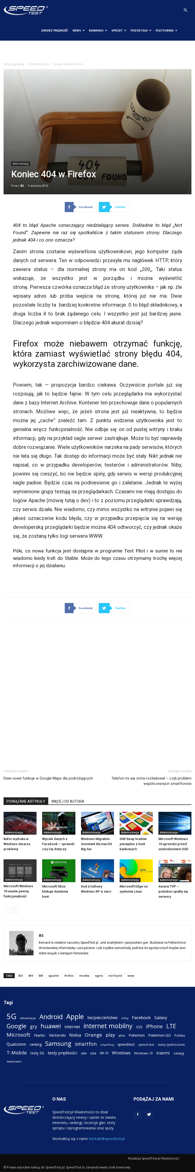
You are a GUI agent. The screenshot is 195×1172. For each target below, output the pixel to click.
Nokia (75, 1035)
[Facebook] (138, 1115)
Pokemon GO (159, 1035)
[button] (185, 10)
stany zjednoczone (171, 1044)
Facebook (141, 1017)
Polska (179, 1035)
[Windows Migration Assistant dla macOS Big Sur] (97, 823)
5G (12, 1016)
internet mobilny (108, 1025)
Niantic (39, 1035)
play (110, 1034)
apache (53, 975)
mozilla (84, 975)
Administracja (39, 64)
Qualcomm (16, 1044)
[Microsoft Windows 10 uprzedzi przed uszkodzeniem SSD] (174, 823)
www (130, 975)
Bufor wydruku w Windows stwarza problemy (17, 844)
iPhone (154, 1026)
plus (122, 1035)
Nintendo (57, 1035)
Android (51, 1016)
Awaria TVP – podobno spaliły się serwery (173, 891)
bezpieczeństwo (102, 1017)
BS (22, 185)
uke (84, 1053)
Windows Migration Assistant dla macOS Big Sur (96, 844)
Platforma (165, 30)
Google (16, 1025)
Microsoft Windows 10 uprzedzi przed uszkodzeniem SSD (173, 844)
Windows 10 (143, 1053)
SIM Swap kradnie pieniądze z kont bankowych (133, 844)
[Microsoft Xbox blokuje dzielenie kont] (58, 870)
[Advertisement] (97, 51)
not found (115, 975)
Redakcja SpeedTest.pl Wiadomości (153, 1158)
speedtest (126, 1044)
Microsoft (18, 1034)
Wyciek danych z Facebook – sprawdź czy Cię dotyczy (58, 844)
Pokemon (137, 1035)
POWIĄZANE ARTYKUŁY (26, 801)
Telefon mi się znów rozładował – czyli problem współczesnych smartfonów (151, 781)
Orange (93, 1035)
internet (72, 1027)
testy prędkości (62, 1052)
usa (93, 1053)
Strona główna (14, 64)
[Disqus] (97, 692)
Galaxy (160, 1017)
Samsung (58, 1043)
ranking (36, 1044)
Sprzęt (117, 30)
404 (30, 975)
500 (40, 975)
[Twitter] (149, 1115)
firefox (69, 975)
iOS (139, 1026)
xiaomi (163, 1052)
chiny (124, 1018)
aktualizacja (28, 1018)
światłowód (14, 1061)
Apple (75, 1016)
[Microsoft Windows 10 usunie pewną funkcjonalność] (20, 870)
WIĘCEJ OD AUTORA (67, 801)
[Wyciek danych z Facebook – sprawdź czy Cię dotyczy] (58, 823)
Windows (121, 1052)
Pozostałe (139, 30)
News (77, 30)
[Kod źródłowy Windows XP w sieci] (97, 870)
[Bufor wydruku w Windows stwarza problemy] (20, 823)
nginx (99, 975)
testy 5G (37, 1053)
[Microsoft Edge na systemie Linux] (136, 870)
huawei (51, 1026)
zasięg (178, 1053)
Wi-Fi (104, 1052)
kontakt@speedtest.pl (107, 1138)
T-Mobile (17, 1052)
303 (20, 975)
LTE (171, 1026)
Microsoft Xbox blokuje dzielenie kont (55, 891)
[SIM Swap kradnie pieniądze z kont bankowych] (136, 823)
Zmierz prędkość (54, 30)
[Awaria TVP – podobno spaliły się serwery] (174, 870)
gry (33, 1026)
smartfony (107, 1045)
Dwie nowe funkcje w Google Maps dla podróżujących (48, 778)
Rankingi (96, 30)
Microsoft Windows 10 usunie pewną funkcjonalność (18, 891)
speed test (146, 1044)
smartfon (86, 1044)
